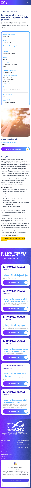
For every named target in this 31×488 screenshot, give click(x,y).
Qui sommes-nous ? (6, 454)
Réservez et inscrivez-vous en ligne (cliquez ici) (13, 239)
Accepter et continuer (15, 480)
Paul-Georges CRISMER (9, 25)
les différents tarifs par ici (12, 235)
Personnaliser (15, 484)
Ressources (4, 456)
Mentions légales (5, 440)
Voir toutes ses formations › (10, 258)
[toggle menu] (28, 2)
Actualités (3, 459)
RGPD (2, 443)
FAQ (2, 445)
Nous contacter (5, 452)
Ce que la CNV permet (22, 447)
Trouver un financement (23, 444)
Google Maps (6, 83)
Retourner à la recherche (10, 12)
